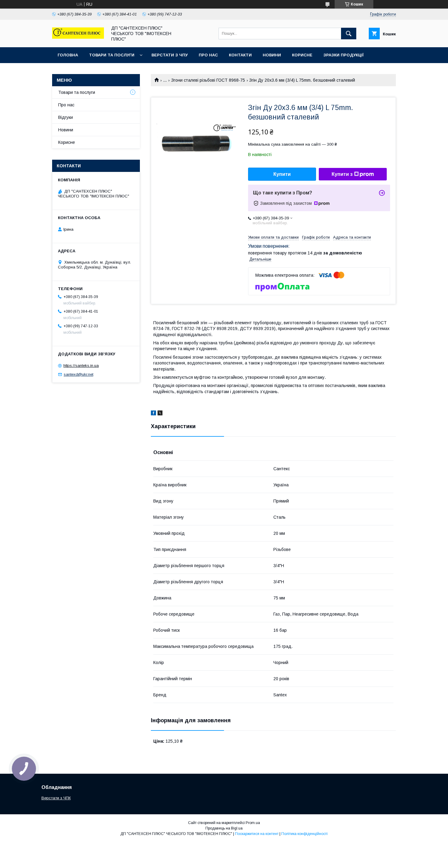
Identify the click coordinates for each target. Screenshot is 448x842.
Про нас (208, 55)
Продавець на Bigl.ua (224, 828)
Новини (272, 55)
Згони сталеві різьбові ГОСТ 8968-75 (208, 80)
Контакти (240, 55)
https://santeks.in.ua (81, 365)
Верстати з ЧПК (56, 798)
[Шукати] (348, 33)
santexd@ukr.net (78, 374)
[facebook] (153, 413)
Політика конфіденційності (304, 834)
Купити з (342, 174)
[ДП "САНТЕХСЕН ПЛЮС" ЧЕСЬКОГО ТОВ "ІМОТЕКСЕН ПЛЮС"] (78, 37)
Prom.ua (253, 823)
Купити (282, 174)
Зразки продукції (343, 55)
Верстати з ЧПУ (169, 55)
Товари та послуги (111, 55)
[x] (160, 413)
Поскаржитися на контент (257, 834)
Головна (68, 55)
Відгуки (65, 117)
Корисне (302, 55)
